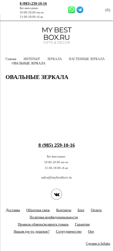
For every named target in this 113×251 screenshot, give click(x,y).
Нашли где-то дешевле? (32, 231)
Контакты (63, 210)
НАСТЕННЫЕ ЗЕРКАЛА (87, 59)
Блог (81, 210)
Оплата (96, 210)
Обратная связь (38, 210)
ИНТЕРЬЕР (32, 59)
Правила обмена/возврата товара (43, 224)
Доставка (13, 210)
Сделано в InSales (98, 244)
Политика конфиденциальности (54, 217)
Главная (10, 59)
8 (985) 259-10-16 (33, 3)
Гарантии (82, 224)
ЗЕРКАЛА (54, 59)
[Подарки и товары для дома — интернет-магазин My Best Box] (56, 46)
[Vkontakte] (56, 194)
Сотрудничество (69, 231)
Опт (91, 231)
